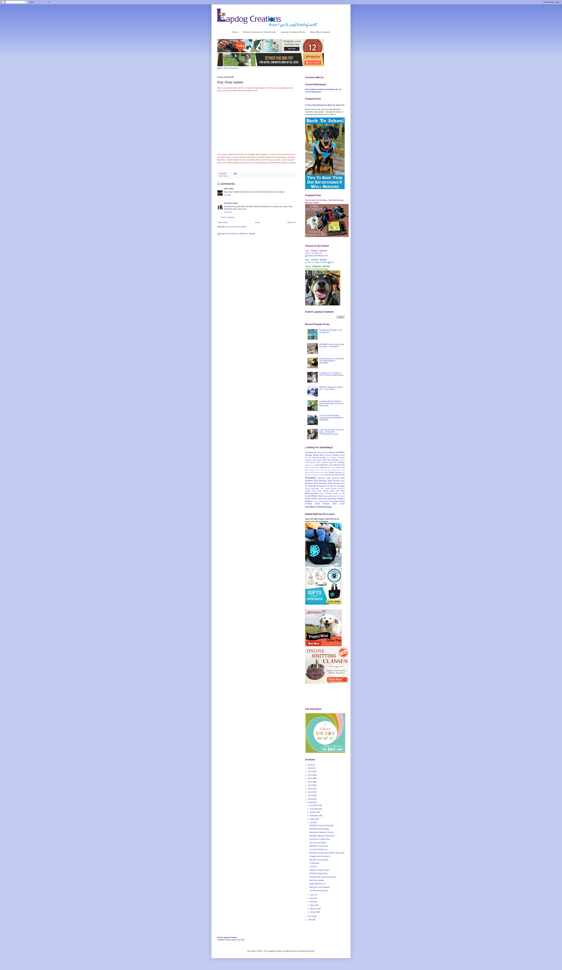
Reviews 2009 (338, 478)
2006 (310, 920)
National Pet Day (338, 470)
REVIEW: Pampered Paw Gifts (322, 826)
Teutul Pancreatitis (312, 488)
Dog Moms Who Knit (322, 460)
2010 (310, 796)
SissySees (228, 203)
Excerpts (335, 460)
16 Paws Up (310, 452)
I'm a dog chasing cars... (319, 849)
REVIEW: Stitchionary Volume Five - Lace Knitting (331, 388)
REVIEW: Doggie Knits (319, 873)
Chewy (336, 455)
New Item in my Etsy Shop (320, 839)
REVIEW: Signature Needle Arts (322, 836)
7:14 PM (227, 195)
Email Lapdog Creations (227, 937)
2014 (310, 782)
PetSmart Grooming (317, 475)
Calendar (328, 455)
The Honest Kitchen (328, 488)
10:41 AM (227, 212)
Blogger (311, 951)
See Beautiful (310, 486)
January (313, 912)
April (312, 902)
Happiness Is (309, 465)
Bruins (322, 455)
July (311, 822)
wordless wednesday (318, 506)
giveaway (332, 498)
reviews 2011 (330, 503)
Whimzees (341, 488)
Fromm (317, 462)
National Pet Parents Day (314, 472)
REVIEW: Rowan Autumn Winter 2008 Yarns (327, 853)
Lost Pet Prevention (312, 467)
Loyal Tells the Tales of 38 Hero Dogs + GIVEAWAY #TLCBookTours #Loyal (331, 432)
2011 (310, 792)
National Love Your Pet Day (320, 470)
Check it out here (233, 157)
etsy (225, 176)
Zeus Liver (334, 491)
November (314, 809)
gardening (323, 499)
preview (335, 501)
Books (316, 455)
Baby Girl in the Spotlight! (320, 887)
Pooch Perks (339, 475)
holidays (341, 498)
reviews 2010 (312, 503)
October (313, 812)
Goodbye (341, 462)
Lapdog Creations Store (293, 32)
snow (342, 503)
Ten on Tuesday (337, 486)
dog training (328, 496)
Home (235, 32)
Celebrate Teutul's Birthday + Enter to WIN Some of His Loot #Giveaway (331, 403)
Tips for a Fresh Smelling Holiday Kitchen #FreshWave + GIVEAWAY (331, 418)
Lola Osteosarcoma (337, 465)
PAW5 (326, 472)
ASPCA (319, 452)
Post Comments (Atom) (237, 227)
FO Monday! (314, 863)
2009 (310, 799)
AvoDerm (326, 452)
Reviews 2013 (325, 480)
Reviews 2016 (325, 483)
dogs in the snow (339, 496)
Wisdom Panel (310, 491)
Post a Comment (227, 217)
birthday (313, 496)
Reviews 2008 (324, 478)
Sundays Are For (322, 486)
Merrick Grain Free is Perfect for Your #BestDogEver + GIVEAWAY (331, 361)
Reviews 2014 (339, 481)
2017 (310, 771)
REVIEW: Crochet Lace (319, 846)
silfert (226, 189)
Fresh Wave (309, 462)
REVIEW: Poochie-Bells (319, 860)
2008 (310, 802)
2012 (310, 789)
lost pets (315, 501)
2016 (310, 775)
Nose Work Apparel (320, 32)
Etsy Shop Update (317, 880)
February (313, 909)
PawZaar (338, 472)
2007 (310, 916)
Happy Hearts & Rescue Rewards (323, 877)
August (313, 819)
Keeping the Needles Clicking (321, 832)
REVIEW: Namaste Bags (319, 829)
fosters (314, 498)
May (312, 898)
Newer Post (222, 222)
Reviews (310, 477)
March (312, 905)
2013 (310, 785)
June (312, 895)
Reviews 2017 (339, 483)
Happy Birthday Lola (318, 884)
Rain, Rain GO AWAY (318, 843)
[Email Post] (235, 173)
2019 (310, 765)
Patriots (332, 472)
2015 (310, 778)
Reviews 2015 (311, 483)
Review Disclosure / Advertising (259, 32)
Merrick (323, 467)
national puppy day (325, 501)
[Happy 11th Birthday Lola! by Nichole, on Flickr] (316, 256)
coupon (320, 496)
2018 (310, 768)
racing (342, 501)
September (314, 816)
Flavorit (342, 460)
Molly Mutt (330, 467)
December (314, 805)
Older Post (291, 222)
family (308, 498)
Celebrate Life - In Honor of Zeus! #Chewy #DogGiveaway (331, 374)
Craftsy (322, 458)
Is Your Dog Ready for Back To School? (325, 105)
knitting (308, 501)
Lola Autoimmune (322, 465)
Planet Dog (329, 475)
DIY (328, 457)
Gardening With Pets (328, 462)
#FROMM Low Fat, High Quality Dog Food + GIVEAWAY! (331, 345)
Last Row (313, 867)
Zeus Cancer (323, 491)
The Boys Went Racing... (319, 891)
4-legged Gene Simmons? (320, 856)
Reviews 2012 (311, 480)
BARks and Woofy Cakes (319, 870)
